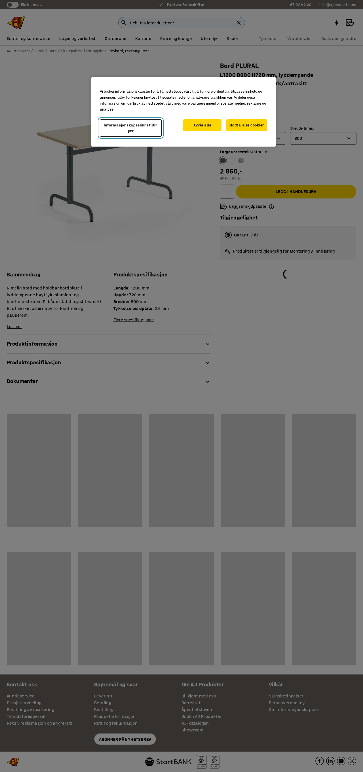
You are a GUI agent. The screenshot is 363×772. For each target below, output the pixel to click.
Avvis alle (202, 125)
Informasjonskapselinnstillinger (131, 128)
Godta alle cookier (246, 125)
